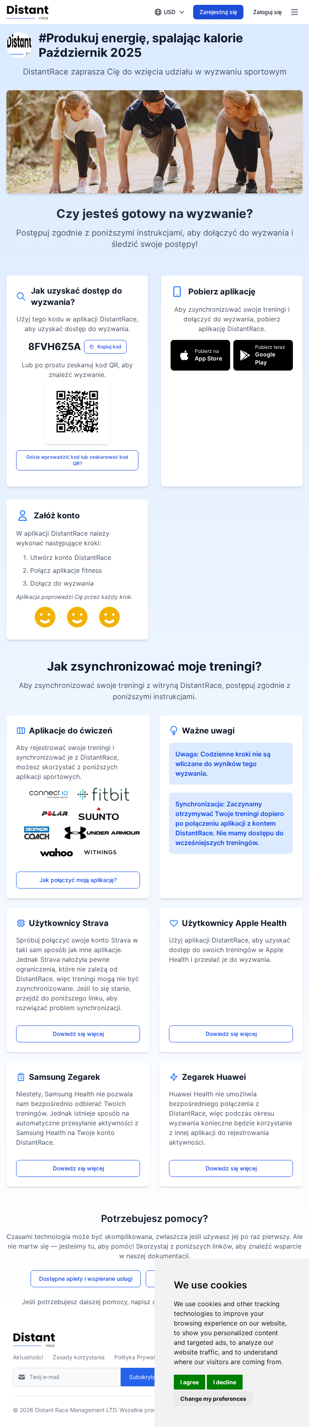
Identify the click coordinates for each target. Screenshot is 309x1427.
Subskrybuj (144, 1376)
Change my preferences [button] (213, 1398)
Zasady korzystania (79, 1357)
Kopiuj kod (109, 347)
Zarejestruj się (218, 11)
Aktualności (28, 1357)
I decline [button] (224, 1382)
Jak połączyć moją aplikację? (78, 879)
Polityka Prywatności (141, 1357)
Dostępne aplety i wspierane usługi (85, 1278)
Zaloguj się (267, 11)
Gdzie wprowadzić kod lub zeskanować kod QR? (77, 460)
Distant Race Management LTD (75, 1409)
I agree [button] (189, 1382)
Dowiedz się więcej (78, 1033)
